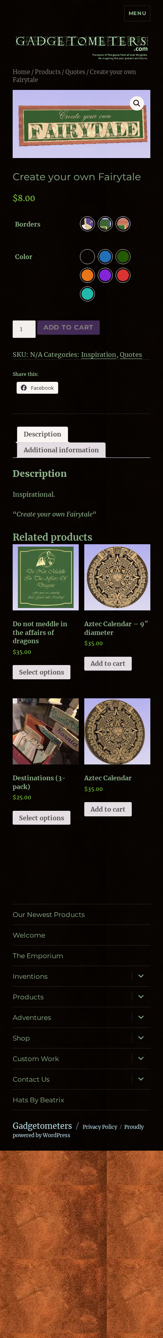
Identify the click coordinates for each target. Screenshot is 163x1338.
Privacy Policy (100, 1127)
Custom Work (36, 1059)
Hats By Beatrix (38, 1100)
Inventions (30, 976)
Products (48, 72)
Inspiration (98, 354)
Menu (137, 13)
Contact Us (31, 1079)
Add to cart (68, 327)
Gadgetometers (42, 1126)
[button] (137, 103)
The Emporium (38, 956)
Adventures (32, 1018)
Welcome (29, 935)
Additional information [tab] (61, 450)
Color (23, 257)
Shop (21, 1038)
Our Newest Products (49, 915)
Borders (27, 224)
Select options (41, 672)
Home (21, 72)
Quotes (75, 72)
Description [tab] (42, 434)
